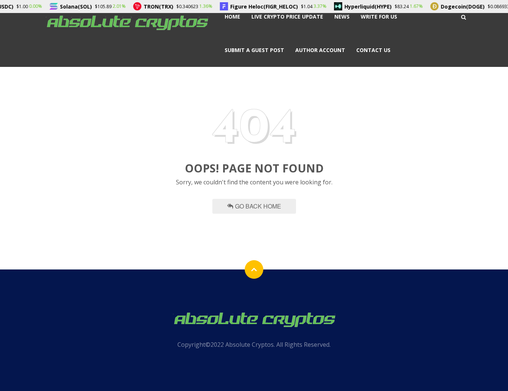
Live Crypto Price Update (287, 16)
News (342, 16)
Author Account (320, 50)
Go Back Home (258, 206)
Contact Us (373, 50)
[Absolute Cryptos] (127, 22)
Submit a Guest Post (254, 50)
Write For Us (379, 16)
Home (232, 16)
